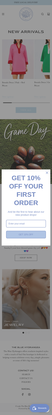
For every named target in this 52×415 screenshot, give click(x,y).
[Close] (47, 172)
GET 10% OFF (26, 234)
